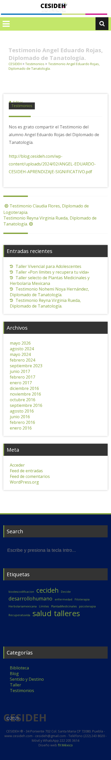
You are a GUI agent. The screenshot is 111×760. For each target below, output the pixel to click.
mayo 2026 (20, 343)
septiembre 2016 (26, 405)
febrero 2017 (22, 377)
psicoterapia (87, 606)
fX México (65, 745)
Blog (14, 673)
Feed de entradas (26, 471)
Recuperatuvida (19, 615)
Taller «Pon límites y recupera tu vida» (52, 272)
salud (42, 613)
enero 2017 (21, 383)
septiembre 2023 (26, 366)
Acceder (17, 465)
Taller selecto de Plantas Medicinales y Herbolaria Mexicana (50, 280)
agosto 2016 (22, 411)
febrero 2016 (22, 422)
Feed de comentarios (30, 476)
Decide (66, 591)
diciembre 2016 (24, 388)
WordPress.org (24, 482)
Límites (44, 606)
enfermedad (63, 599)
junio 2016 (20, 417)
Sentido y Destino (27, 679)
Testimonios (21, 105)
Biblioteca (19, 668)
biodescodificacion (21, 591)
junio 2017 (20, 371)
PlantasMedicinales (64, 606)
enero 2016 (21, 428)
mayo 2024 (20, 354)
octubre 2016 (22, 400)
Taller (15, 685)
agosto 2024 (22, 349)
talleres (67, 613)
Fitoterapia (82, 599)
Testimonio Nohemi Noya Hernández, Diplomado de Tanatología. (49, 292)
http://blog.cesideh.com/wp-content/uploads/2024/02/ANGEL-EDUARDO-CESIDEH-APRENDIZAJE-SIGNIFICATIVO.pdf (52, 163)
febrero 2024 (22, 360)
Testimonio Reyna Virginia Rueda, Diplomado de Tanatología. (45, 303)
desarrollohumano (30, 598)
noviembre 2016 (25, 394)
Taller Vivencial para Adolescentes (48, 266)
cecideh (47, 590)
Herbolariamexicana (23, 606)
